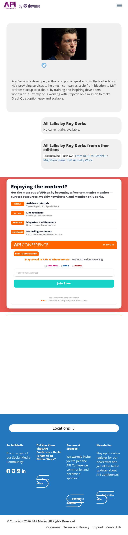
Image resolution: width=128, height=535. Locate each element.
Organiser (53, 527)
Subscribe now (105, 497)
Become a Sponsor (75, 501)
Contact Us (114, 527)
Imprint (98, 527)
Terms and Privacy (76, 527)
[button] (64, 428)
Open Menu (119, 5)
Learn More (42, 481)
